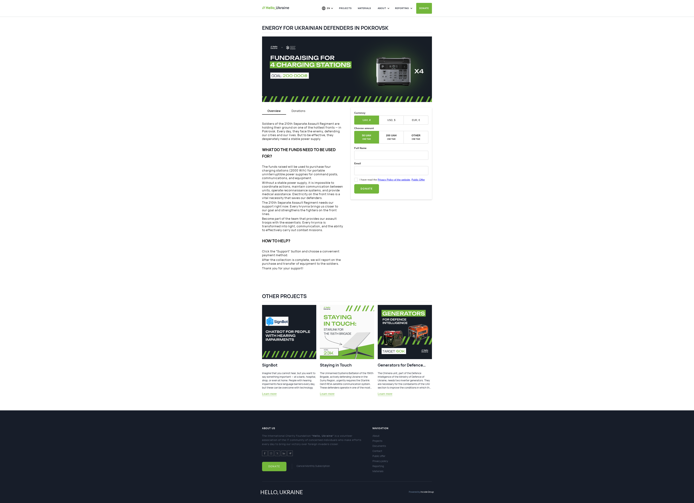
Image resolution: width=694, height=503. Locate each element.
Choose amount (364, 128)
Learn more (269, 393)
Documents (379, 446)
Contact (377, 451)
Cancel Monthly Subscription (313, 466)
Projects (345, 8)
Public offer (378, 456)
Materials (377, 471)
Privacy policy (380, 461)
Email (357, 163)
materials (364, 8)
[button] (327, 8)
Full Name (360, 148)
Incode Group (427, 491)
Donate (424, 8)
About (376, 435)
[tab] (274, 111)
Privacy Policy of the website (394, 179)
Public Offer (418, 179)
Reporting (378, 466)
